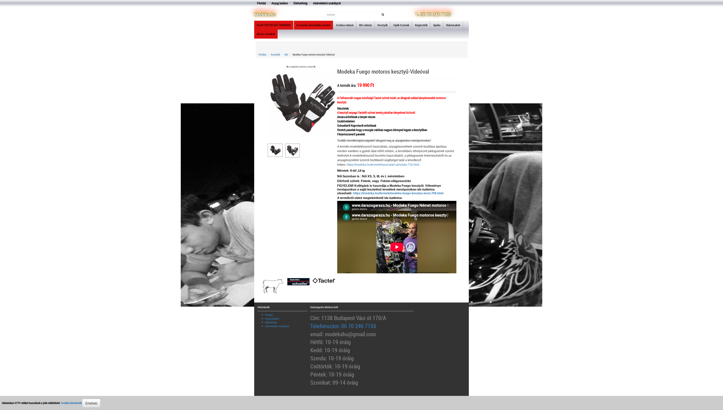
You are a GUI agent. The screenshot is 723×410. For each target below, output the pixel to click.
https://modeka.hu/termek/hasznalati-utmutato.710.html (383, 164)
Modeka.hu (265, 14)
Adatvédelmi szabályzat (327, 3)
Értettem (91, 403)
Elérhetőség (300, 3)
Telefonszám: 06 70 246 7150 (343, 326)
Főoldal (261, 3)
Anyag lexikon (280, 3)
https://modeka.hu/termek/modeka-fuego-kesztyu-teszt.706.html (398, 193)
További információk (71, 403)
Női (286, 54)
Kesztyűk (275, 54)
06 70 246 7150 (435, 14)
